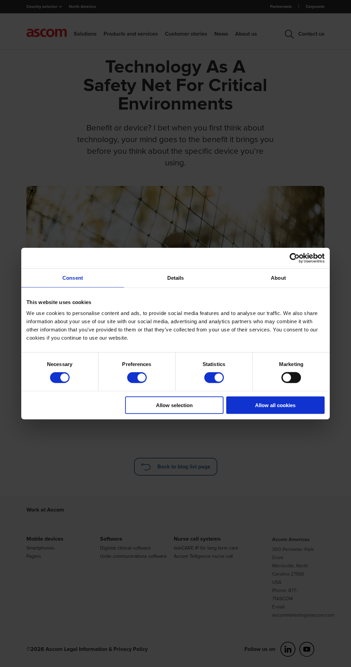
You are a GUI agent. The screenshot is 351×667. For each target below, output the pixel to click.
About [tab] (278, 278)
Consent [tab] (72, 278)
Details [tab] (175, 278)
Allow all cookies (275, 405)
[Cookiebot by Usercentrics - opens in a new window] (295, 258)
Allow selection (174, 405)
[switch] (137, 377)
